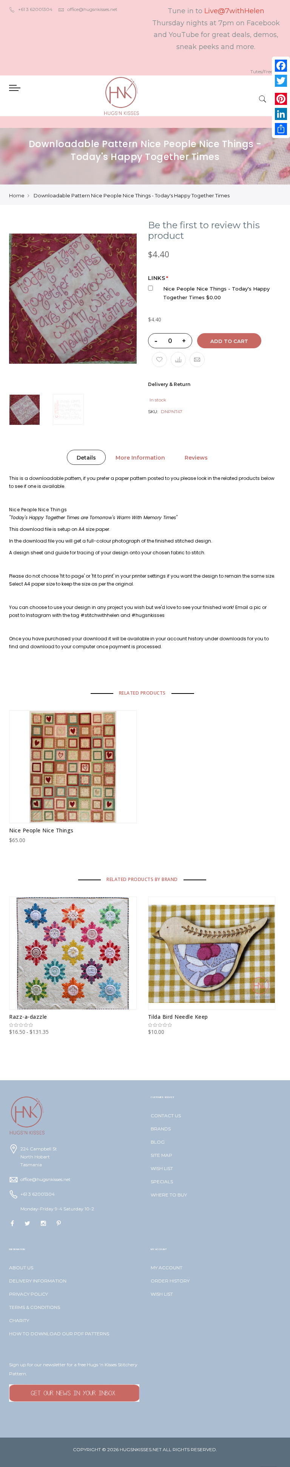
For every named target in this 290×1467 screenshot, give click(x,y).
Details (86, 457)
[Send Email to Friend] (197, 359)
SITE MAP (161, 1155)
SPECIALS (162, 1181)
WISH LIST (162, 1168)
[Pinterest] (280, 98)
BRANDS (161, 1129)
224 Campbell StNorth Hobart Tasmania (38, 1156)
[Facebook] (280, 65)
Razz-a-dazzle (28, 1016)
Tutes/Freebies (265, 71)
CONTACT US (166, 1115)
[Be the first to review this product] (73, 1025)
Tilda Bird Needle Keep (178, 1016)
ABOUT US (21, 1267)
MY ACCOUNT (166, 1267)
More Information (140, 457)
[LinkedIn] (280, 113)
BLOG (158, 1142)
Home (17, 195)
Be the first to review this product (204, 230)
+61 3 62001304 (35, 9)
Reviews (196, 457)
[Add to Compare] (178, 359)
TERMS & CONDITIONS (34, 1307)
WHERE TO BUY (169, 1195)
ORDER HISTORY (170, 1281)
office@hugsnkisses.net (92, 9)
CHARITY (19, 1320)
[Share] (280, 129)
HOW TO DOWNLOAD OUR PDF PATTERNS (59, 1333)
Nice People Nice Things (41, 830)
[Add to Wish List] (159, 359)
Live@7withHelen (234, 11)
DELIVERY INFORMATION (37, 1281)
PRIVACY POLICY (28, 1294)
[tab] (86, 457)
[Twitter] (280, 80)
